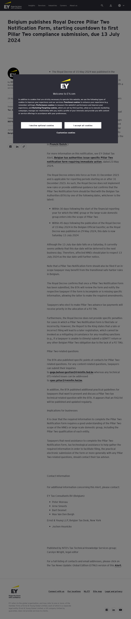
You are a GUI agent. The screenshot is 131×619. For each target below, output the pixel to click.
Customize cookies (66, 132)
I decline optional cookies (41, 125)
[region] (65, 108)
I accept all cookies (82, 125)
